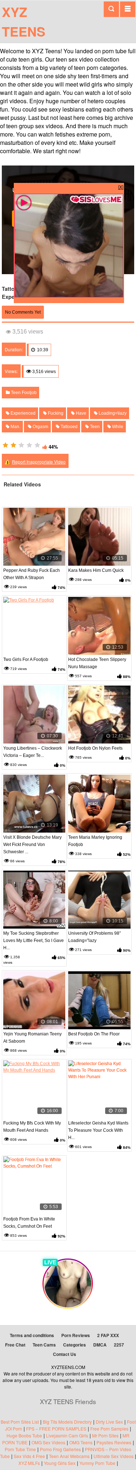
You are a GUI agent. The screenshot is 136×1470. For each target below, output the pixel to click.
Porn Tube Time (20, 1449)
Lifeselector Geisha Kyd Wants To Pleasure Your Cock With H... (98, 1130)
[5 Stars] (37, 445)
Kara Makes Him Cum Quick (96, 570)
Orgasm (40, 426)
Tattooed (68, 426)
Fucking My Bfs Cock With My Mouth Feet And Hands (32, 1127)
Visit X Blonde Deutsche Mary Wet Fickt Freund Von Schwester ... (32, 844)
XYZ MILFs (29, 1463)
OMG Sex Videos (48, 1442)
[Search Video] (111, 9)
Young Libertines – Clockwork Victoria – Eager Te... (32, 752)
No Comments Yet (23, 312)
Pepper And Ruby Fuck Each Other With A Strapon (31, 574)
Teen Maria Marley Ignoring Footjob (95, 841)
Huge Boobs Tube (24, 1435)
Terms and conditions (32, 1335)
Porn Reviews (75, 1335)
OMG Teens (80, 1442)
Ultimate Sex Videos (113, 1456)
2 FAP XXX (108, 1335)
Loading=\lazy (112, 413)
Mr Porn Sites (105, 1435)
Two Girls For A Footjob (25, 659)
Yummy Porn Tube (97, 1463)
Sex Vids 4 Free (29, 1456)
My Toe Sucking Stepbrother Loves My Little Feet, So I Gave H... (33, 940)
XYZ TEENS (23, 21)
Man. (14, 426)
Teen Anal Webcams (69, 1456)
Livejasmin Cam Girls (67, 1435)
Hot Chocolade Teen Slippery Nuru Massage (97, 663)
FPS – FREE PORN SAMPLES (56, 1428)
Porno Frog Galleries (60, 1449)
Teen (94, 426)
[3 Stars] (21, 445)
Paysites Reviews (113, 1442)
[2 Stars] (13, 445)
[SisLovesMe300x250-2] (69, 295)
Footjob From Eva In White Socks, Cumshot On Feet (29, 1222)
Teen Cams (44, 1344)
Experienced (22, 413)
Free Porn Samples (109, 1428)
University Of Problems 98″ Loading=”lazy (94, 937)
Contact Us (64, 1354)
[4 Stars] (29, 445)
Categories (74, 1344)
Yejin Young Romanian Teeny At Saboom (32, 1037)
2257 (119, 1344)
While (117, 426)
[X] (120, 187)
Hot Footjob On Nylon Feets (95, 748)
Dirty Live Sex (109, 1422)
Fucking (55, 413)
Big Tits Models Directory (67, 1422)
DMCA (100, 1344)
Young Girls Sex (59, 1463)
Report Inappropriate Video (39, 461)
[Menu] (127, 9)
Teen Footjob (23, 392)
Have (80, 413)
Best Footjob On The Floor (94, 1033)
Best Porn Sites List (20, 1422)
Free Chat (15, 1344)
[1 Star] (5, 445)
